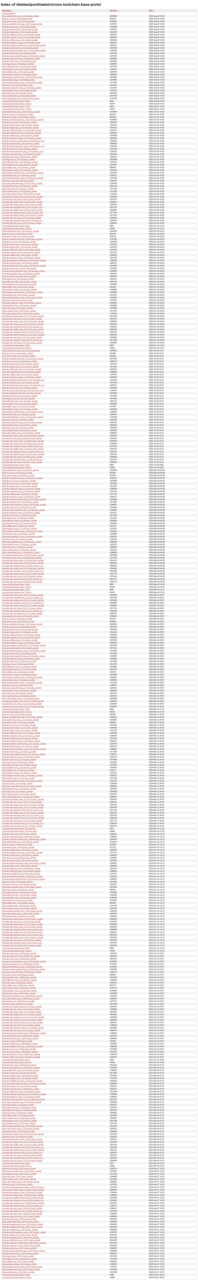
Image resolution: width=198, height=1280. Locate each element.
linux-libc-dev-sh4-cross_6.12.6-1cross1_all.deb (21, 940)
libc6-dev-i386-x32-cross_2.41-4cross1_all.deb (21, 733)
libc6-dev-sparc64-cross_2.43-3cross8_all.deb (21, 59)
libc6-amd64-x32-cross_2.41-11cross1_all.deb (21, 351)
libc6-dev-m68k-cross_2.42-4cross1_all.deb (20, 255)
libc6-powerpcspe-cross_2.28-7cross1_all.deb (21, 1269)
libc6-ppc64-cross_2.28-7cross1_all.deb (18, 1272)
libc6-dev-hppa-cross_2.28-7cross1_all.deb (19, 1235)
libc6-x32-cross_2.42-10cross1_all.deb (18, 189)
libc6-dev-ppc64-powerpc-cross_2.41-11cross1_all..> (23, 385)
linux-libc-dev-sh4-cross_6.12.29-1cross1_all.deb (22, 576)
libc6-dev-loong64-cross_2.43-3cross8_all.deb (21, 37)
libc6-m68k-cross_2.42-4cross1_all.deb (18, 287)
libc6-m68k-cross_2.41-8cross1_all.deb (18, 526)
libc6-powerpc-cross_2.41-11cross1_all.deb (20, 409)
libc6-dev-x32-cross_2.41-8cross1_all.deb (19, 515)
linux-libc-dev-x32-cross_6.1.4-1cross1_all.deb (21, 1030)
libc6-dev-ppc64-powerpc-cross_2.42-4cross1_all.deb (24, 266)
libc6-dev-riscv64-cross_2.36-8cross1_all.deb (20, 964)
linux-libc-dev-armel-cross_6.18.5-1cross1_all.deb (22, 202)
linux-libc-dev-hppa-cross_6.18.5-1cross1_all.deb (22, 205)
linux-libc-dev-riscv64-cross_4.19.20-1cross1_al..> (22, 1206)
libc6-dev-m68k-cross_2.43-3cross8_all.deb (20, 40)
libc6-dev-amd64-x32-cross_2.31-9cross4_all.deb (22, 1081)
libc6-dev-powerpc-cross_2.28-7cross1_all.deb (21, 1246)
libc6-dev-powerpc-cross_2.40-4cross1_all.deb (21, 868)
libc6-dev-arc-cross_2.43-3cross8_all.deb (19, 27)
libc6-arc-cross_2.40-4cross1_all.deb (17, 845)
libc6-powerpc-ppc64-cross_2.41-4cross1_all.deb (22, 775)
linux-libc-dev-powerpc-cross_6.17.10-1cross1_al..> (23, 332)
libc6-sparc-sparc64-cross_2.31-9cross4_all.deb (21, 1102)
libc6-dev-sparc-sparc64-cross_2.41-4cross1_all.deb (23, 754)
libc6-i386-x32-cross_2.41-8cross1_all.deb (19, 521)
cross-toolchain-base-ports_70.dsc (16, 948)
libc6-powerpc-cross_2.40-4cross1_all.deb (19, 908)
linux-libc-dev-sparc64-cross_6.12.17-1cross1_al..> (23, 823)
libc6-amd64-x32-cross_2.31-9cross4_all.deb (20, 1070)
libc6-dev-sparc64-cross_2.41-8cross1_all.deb (21, 513)
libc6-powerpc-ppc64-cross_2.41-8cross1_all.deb (22, 531)
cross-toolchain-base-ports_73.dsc (16, 584)
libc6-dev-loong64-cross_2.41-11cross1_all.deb (21, 372)
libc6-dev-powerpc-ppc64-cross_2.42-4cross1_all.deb (24, 260)
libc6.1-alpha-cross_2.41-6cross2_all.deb (19, 696)
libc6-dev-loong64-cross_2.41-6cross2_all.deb (21, 637)
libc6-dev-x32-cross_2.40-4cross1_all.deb (19, 884)
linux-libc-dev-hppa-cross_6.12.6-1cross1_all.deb (22, 927)
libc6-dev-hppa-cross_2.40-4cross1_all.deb (19, 866)
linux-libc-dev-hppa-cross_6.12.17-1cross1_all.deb (22, 807)
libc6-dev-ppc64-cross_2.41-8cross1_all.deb (20, 502)
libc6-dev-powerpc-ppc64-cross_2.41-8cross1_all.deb (24, 499)
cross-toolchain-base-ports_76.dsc (16, 226)
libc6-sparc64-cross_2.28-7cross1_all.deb (19, 1174)
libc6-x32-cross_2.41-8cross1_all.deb (17, 547)
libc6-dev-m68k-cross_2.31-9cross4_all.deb (20, 1078)
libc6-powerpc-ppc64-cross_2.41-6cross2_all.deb (22, 677)
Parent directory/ (8, 13)
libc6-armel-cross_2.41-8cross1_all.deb (18, 475)
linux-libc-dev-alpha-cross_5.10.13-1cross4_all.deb (23, 1134)
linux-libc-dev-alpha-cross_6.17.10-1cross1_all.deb (23, 316)
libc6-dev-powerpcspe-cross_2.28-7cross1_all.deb (22, 1224)
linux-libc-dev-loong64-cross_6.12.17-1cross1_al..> (23, 810)
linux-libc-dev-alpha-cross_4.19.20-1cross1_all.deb (23, 1190)
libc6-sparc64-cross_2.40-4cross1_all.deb (19, 892)
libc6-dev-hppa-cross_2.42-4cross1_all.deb (19, 247)
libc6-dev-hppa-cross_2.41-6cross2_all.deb (19, 632)
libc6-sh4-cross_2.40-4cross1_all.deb (17, 882)
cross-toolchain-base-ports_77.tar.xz (17, 109)
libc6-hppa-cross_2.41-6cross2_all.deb (18, 664)
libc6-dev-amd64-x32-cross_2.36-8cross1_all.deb (22, 1046)
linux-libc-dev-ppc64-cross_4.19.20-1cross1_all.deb (23, 1203)
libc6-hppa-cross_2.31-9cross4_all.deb (18, 1105)
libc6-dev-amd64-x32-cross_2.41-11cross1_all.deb (22, 359)
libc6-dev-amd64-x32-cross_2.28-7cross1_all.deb (22, 1227)
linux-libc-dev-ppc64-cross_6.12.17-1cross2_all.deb (23, 606)
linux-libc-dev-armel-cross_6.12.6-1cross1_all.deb (22, 924)
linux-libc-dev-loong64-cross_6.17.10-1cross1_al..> (23, 327)
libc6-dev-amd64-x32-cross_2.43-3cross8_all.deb (22, 24)
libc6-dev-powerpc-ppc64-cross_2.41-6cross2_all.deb (24, 645)
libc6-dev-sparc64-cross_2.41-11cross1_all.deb (21, 393)
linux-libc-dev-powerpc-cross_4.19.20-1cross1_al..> (23, 1200)
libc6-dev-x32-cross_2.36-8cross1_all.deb (19, 959)
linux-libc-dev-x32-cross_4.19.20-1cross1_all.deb (22, 1214)
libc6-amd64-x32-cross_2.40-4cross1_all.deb (20, 842)
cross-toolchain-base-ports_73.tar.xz (17, 587)
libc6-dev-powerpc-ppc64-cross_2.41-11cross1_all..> (23, 380)
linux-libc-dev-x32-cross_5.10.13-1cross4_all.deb (22, 1161)
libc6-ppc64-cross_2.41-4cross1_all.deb (18, 778)
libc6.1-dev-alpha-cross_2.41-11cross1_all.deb (21, 433)
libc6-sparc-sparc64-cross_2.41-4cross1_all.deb (21, 786)
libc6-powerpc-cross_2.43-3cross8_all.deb (19, 74)
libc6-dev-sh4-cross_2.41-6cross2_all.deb (19, 653)
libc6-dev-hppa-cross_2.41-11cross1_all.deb (20, 367)
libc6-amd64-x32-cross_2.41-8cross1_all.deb (20, 470)
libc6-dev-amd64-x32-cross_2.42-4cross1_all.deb (22, 239)
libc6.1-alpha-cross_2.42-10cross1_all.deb (19, 191)
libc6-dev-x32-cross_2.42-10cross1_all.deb (19, 157)
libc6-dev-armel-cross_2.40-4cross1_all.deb (20, 860)
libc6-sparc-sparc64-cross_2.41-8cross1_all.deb (21, 542)
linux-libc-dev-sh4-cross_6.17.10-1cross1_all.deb (22, 337)
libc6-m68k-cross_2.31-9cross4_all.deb (18, 1115)
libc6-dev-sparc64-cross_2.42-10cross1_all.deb (21, 154)
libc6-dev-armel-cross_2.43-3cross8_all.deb (20, 29)
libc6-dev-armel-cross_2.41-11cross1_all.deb (20, 364)
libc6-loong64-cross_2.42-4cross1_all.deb (19, 284)
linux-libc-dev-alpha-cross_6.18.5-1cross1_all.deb (22, 197)
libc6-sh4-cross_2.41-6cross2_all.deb (17, 685)
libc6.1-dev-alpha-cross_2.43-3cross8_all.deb (20, 98)
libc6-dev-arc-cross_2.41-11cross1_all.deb (19, 361)
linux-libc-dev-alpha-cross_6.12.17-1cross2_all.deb (23, 701)
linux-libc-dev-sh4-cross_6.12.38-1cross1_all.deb (22, 457)
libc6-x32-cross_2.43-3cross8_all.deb (17, 93)
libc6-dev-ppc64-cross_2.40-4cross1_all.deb (20, 855)
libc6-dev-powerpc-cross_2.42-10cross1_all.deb (21, 138)
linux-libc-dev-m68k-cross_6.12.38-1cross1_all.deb (23, 449)
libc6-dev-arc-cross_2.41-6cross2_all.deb (19, 627)
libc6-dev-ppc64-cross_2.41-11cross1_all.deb (20, 383)
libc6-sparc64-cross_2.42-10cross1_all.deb (19, 186)
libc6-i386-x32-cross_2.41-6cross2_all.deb (19, 667)
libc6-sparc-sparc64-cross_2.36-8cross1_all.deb (21, 972)
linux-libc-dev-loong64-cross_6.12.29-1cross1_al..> (23, 566)
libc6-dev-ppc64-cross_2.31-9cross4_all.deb (20, 1076)
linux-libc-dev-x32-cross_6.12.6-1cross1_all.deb (21, 945)
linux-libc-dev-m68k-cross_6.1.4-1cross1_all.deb (22, 1014)
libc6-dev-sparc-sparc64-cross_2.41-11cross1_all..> (23, 390)
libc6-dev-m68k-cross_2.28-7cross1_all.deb (20, 1230)
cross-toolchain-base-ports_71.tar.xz (17, 712)
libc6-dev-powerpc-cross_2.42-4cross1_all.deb (21, 258)
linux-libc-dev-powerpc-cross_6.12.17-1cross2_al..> (23, 603)
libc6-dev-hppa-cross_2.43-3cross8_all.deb (19, 32)
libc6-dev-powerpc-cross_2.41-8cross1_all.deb (21, 497)
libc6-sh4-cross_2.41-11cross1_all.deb (18, 420)
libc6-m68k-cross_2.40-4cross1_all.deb (18, 903)
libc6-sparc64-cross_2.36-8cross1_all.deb (19, 977)
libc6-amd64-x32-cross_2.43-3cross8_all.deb (20, 16)
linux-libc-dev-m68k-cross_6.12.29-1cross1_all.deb (23, 568)
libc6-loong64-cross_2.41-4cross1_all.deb (19, 768)
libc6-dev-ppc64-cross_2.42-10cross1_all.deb (20, 144)
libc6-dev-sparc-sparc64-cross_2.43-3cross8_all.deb (23, 56)
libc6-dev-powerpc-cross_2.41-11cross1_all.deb (21, 377)
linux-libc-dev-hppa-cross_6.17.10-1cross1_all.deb (22, 324)
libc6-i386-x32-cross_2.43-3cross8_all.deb (19, 66)
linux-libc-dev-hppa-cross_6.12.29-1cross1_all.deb (22, 563)
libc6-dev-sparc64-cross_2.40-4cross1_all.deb (21, 837)
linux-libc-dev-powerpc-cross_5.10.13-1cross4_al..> (23, 1147)
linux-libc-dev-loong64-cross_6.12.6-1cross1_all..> (22, 929)
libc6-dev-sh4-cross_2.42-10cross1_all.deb (19, 149)
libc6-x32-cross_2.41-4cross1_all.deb (17, 791)
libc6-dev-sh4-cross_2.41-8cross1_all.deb (19, 507)
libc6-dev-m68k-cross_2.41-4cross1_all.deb (20, 738)
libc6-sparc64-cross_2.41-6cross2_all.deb (19, 690)
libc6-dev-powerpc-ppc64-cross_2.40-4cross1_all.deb (24, 839)
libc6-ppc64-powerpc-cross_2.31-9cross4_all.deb (22, 1139)
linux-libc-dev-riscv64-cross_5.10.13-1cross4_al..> (22, 1153)
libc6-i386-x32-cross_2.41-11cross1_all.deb (20, 401)
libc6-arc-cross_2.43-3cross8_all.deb (17, 19)
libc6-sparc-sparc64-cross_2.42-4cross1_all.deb (21, 303)
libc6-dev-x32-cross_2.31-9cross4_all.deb (19, 1073)
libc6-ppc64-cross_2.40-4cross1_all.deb (18, 916)
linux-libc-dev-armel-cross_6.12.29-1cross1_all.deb (23, 560)
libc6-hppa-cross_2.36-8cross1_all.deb (18, 975)
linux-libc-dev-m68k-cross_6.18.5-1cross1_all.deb (22, 210)
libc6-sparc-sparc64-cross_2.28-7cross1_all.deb (21, 1171)
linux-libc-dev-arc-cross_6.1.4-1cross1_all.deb (21, 1009)
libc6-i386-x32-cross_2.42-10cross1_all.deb (20, 162)
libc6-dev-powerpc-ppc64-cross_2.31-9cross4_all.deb (24, 1094)
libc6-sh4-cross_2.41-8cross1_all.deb (17, 539)
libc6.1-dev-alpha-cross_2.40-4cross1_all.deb (20, 914)
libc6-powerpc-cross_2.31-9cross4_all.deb (19, 1121)
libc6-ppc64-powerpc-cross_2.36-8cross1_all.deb (22, 967)
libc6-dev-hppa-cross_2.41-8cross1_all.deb (19, 486)
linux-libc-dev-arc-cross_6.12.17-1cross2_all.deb (22, 704)
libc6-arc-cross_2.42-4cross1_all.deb (17, 234)
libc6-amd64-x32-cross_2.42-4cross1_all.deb (20, 231)
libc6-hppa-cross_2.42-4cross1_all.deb (18, 279)
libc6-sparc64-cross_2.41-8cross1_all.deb (19, 544)
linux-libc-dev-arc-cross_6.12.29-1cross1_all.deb (22, 558)
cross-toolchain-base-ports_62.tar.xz (17, 1062)
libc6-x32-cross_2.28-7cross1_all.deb (17, 1177)
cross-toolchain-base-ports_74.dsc (16, 465)
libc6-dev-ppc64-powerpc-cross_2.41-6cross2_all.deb (24, 651)
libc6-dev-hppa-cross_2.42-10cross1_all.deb (20, 128)
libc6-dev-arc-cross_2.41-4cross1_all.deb (19, 725)
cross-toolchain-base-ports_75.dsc (16, 345)
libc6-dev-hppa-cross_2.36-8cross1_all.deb (19, 1052)
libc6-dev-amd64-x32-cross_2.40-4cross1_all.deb (22, 853)
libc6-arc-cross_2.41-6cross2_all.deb (17, 619)
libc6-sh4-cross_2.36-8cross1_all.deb (17, 1004)
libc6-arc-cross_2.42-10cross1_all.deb (17, 114)
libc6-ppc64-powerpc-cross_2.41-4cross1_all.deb (22, 781)
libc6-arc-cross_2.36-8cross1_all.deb (17, 1041)
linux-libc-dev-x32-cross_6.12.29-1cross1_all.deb (22, 582)
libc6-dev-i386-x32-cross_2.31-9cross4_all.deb (21, 1092)
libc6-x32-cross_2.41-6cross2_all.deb (17, 693)
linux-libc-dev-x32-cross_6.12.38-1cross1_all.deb (22, 462)
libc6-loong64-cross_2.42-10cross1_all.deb (19, 165)
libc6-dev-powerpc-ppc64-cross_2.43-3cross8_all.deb (24, 45)
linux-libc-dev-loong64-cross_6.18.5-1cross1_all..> (22, 207)
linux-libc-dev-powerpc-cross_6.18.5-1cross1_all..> (23, 213)
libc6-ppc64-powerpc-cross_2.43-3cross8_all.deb (22, 82)
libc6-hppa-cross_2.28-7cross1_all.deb (18, 1256)
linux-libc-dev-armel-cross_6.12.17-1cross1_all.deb (23, 805)
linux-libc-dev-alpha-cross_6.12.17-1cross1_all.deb (23, 799)
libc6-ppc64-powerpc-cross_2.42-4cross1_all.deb (22, 298)
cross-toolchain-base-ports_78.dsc (16, 101)
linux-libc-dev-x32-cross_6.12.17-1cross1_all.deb (22, 826)
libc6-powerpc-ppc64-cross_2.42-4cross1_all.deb (22, 292)
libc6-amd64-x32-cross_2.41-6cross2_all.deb (20, 616)
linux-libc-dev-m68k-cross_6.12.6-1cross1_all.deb (22, 932)
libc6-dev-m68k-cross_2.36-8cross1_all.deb (20, 1044)
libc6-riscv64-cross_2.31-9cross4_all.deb (19, 1123)
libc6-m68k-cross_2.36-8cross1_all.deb (18, 985)
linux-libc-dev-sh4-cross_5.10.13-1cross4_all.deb (22, 1155)
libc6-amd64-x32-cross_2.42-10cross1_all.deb (21, 112)
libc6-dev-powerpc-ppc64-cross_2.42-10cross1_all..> (23, 141)
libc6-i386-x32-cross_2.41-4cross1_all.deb (19, 765)
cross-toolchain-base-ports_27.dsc (16, 1275)
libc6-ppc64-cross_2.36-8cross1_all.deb (18, 1001)
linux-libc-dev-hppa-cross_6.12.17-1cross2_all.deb (22, 595)
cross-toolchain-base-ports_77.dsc (16, 106)
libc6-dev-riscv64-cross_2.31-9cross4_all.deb (20, 1089)
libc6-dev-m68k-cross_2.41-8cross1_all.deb (20, 494)
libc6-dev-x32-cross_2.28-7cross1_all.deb (19, 1219)
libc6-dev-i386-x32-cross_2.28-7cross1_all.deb (21, 1240)
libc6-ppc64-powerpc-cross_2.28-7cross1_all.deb (22, 1192)
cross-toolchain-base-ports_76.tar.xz (17, 228)
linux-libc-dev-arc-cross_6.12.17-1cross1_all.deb (22, 802)
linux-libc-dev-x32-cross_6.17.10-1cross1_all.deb (22, 343)
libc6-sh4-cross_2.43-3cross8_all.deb (17, 85)
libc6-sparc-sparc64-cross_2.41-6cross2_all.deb (21, 688)
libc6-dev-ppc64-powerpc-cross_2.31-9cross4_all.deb (24, 1084)
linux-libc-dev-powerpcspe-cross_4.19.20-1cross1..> (23, 1187)
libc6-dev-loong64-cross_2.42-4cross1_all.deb (21, 252)
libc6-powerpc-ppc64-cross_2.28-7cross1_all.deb (22, 1267)
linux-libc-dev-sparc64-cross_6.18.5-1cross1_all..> (22, 220)
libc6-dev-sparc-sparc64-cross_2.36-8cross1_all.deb (23, 969)
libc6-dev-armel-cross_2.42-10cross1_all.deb (20, 125)
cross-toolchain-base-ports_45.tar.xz (17, 1166)
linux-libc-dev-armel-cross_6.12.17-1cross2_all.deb (23, 707)
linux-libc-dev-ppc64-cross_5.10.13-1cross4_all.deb (23, 1150)
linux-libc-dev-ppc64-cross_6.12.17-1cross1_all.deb (23, 818)
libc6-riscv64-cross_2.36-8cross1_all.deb (19, 993)
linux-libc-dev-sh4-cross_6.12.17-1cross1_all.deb (22, 821)
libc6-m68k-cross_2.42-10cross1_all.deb (18, 167)
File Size (113, 11)
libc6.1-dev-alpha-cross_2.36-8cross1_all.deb (20, 999)
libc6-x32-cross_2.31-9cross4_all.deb (17, 1113)
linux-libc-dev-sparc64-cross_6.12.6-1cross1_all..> (22, 943)
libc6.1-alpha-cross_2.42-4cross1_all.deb (19, 311)
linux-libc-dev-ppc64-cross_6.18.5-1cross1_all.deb (22, 215)
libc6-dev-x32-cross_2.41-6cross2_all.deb (19, 661)
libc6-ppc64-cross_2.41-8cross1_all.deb (18, 534)
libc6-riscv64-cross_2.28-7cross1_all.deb (19, 1168)
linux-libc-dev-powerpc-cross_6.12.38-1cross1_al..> (23, 452)
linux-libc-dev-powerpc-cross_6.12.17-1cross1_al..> (23, 815)
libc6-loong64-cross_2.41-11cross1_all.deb (19, 404)
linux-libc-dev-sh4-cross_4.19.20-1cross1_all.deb (22, 1208)
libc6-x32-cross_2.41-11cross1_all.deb (18, 428)
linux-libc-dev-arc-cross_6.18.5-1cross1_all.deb (21, 199)
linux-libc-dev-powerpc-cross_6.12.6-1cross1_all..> (23, 935)
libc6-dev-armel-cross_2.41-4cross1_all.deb (20, 728)
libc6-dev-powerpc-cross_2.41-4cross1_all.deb (21, 741)
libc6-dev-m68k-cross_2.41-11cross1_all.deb (20, 375)
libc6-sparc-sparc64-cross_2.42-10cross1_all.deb (22, 183)
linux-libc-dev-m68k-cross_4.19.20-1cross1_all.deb (23, 1198)
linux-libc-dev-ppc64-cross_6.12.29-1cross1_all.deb (23, 574)
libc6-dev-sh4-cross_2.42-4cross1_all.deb (19, 268)
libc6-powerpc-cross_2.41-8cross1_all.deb (19, 529)
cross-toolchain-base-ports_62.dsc (16, 1060)
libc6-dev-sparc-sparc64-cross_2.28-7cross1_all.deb (23, 1251)
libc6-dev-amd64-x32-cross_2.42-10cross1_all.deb (22, 120)
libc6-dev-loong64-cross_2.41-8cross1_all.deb (21, 491)
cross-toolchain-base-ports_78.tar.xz (17, 104)
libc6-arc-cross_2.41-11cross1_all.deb (17, 353)
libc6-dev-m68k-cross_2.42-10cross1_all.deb (20, 136)
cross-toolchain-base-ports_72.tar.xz (17, 592)
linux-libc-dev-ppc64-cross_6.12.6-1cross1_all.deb (22, 937)
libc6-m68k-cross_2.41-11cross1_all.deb (18, 406)
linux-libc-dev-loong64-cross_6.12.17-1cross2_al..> (23, 598)
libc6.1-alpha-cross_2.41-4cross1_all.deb (19, 794)
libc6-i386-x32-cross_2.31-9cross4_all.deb (19, 1110)
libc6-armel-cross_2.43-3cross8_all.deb (18, 21)
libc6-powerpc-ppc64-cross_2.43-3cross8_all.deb (22, 77)
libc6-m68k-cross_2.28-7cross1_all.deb (18, 1261)
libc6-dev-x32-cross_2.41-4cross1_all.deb (19, 760)
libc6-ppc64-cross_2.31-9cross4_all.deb (18, 1131)
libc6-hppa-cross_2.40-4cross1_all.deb (18, 890)
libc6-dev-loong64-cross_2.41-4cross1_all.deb (21, 736)
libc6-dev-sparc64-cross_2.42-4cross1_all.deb (21, 274)
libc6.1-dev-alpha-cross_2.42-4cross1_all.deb (20, 313)
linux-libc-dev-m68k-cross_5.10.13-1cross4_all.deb (23, 1145)
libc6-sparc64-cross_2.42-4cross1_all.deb (19, 305)
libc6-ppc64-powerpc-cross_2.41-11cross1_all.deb (22, 417)
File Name (6, 11)
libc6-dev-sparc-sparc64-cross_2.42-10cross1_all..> (23, 151)
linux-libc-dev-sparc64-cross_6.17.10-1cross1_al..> (23, 340)
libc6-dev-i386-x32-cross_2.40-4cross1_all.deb (21, 871)
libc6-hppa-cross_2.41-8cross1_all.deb (18, 518)
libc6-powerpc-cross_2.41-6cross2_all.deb (19, 675)
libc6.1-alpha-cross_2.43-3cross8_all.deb (19, 96)
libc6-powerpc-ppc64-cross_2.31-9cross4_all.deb (22, 1126)
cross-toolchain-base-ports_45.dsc (16, 1163)
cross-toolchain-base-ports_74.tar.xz (17, 468)
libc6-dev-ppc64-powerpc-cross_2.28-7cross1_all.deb (24, 1232)
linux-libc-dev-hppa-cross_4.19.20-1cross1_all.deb (22, 1195)
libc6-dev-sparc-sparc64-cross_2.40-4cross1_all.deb (23, 879)
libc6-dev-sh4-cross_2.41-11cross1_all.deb (19, 388)
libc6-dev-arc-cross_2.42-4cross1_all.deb (19, 242)
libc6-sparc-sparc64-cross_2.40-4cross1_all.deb (21, 887)
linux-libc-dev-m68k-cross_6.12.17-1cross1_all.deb (23, 813)
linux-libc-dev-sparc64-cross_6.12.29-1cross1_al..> (23, 579)
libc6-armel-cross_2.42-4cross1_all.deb (18, 236)
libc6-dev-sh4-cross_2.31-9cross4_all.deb (19, 1065)
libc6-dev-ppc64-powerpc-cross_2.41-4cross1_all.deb (24, 749)
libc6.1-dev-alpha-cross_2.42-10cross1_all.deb (21, 194)
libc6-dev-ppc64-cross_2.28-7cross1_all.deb (20, 1253)
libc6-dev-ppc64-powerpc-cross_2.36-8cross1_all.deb (24, 961)
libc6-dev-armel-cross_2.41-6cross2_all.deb (20, 629)
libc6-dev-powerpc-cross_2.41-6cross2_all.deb (21, 643)
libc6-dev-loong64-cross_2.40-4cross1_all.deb (21, 874)
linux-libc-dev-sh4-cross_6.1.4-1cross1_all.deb (21, 1025)
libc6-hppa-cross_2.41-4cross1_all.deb (18, 762)
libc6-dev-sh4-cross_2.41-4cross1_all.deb (19, 752)
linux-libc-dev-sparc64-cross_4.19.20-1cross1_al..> (23, 1211)
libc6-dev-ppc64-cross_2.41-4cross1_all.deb (20, 746)
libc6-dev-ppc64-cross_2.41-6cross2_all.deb (20, 648)
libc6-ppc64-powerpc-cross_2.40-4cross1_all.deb (22, 876)
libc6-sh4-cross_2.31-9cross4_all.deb (17, 1137)
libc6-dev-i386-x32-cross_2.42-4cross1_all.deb (21, 250)
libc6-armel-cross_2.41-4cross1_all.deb (18, 722)
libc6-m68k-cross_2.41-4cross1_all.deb (18, 770)
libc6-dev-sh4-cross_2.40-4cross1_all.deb (19, 834)
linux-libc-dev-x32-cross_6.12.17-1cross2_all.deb (22, 614)
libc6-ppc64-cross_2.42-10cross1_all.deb (19, 175)
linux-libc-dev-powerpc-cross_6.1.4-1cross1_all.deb (23, 1017)
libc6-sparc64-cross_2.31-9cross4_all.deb (19, 1107)
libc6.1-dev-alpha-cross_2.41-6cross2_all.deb (20, 698)
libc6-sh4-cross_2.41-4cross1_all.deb (17, 783)
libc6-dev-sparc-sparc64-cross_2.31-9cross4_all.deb (23, 1099)
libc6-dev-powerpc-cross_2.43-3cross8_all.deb (21, 43)
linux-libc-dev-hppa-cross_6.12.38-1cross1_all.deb (22, 444)
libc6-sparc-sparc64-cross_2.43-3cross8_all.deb (21, 88)
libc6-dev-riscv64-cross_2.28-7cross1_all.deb (20, 1238)
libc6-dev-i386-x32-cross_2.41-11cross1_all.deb (21, 369)
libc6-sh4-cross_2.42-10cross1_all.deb (18, 181)
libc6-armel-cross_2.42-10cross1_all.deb (18, 117)
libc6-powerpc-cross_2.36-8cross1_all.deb (19, 991)
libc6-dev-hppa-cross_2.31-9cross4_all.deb (19, 1086)
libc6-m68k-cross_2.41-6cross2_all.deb (18, 672)
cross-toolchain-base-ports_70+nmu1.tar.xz (19, 831)
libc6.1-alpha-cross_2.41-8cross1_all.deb (19, 550)
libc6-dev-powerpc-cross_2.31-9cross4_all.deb (21, 1097)
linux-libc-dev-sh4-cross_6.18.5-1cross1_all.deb (21, 218)
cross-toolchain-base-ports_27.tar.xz (17, 1277)
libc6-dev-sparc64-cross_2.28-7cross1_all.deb (21, 1216)
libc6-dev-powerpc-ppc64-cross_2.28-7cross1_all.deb (24, 1243)
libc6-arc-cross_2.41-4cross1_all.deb (17, 714)
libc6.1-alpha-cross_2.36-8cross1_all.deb (19, 988)
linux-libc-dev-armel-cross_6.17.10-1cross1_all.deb (23, 321)
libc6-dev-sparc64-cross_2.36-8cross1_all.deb (21, 956)
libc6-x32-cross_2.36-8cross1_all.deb (17, 983)
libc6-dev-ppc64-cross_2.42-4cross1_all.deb (20, 263)
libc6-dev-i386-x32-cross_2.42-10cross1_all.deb (21, 130)
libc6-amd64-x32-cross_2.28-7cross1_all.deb (20, 1222)
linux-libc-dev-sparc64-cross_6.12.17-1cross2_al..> (23, 611)
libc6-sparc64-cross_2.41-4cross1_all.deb (19, 789)
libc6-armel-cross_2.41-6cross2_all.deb (18, 622)
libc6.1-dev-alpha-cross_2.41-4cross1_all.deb (20, 797)
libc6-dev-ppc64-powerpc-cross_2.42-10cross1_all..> (23, 146)
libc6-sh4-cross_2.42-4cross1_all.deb (17, 300)
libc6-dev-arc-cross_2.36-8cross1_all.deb (19, 1049)
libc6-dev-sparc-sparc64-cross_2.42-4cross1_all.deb (23, 271)
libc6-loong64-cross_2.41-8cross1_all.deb (19, 523)
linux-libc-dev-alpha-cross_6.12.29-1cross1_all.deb (23, 555)
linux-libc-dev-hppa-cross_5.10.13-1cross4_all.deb (22, 1142)
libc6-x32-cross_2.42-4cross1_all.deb (17, 308)
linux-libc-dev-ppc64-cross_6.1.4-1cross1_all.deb (22, 1020)
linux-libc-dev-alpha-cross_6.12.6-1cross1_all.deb (22, 919)
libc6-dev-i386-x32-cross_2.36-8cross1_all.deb (21, 1057)
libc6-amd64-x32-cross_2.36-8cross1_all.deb (20, 1036)
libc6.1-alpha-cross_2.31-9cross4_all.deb (19, 1118)
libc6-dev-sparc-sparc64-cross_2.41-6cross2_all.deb (23, 656)
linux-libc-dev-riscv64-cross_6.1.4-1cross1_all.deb (22, 1022)
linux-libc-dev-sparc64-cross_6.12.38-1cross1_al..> (23, 459)
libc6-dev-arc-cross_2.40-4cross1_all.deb (19, 858)
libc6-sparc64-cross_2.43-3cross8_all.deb (19, 90)
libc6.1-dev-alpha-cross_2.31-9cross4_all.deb (20, 1129)
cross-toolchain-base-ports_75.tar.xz (17, 348)
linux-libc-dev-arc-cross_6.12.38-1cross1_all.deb (22, 438)
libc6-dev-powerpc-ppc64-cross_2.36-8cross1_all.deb (24, 1033)
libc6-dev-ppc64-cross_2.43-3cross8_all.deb (20, 48)
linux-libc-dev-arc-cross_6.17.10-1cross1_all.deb (22, 319)
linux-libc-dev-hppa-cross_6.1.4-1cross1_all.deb (21, 1012)
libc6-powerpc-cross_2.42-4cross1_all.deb (19, 290)
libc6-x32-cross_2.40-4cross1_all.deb (17, 900)
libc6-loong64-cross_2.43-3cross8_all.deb (19, 69)
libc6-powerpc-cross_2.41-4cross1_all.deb (19, 773)
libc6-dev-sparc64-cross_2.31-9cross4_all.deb (21, 1068)
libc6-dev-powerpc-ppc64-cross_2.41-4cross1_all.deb (24, 744)
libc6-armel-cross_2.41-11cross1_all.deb (18, 356)
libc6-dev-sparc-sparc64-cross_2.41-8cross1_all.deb (23, 510)
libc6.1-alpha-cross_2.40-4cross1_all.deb (19, 906)
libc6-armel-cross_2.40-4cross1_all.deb (18, 847)
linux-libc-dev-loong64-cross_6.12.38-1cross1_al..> (23, 446)
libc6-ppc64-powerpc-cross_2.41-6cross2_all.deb (22, 683)
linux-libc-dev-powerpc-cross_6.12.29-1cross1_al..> (23, 571)
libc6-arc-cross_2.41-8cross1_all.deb (17, 473)
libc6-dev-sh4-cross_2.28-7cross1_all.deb (19, 1248)
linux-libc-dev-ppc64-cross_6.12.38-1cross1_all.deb (23, 454)
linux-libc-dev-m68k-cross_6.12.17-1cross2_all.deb (23, 600)
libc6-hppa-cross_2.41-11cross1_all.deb (18, 398)
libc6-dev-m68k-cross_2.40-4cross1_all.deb (20, 850)
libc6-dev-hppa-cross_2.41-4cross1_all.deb (19, 730)
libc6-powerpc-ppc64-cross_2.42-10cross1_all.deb (22, 173)
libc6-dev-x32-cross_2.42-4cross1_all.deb (19, 276)
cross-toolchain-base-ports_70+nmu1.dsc (19, 829)
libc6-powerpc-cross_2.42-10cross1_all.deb (20, 170)
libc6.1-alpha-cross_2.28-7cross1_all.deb (19, 1179)
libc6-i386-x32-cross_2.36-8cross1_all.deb (19, 980)
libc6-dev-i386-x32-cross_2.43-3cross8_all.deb (21, 35)
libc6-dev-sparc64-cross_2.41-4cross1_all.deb (21, 757)
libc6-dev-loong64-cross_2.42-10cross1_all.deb (21, 133)
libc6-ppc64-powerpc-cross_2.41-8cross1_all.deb (22, 537)
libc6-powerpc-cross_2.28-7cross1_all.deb (19, 1264)
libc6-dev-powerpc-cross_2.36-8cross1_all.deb (21, 1054)
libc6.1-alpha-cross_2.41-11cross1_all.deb (19, 430)
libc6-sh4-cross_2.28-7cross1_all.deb (17, 1184)
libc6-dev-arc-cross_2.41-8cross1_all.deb (19, 481)
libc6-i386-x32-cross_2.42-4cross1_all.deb (19, 282)
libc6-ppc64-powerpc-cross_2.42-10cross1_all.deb (22, 178)
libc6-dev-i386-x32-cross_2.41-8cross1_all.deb (21, 489)
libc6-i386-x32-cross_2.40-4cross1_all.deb (19, 895)
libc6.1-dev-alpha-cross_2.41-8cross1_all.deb (20, 552)
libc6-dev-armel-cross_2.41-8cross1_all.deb (20, 483)
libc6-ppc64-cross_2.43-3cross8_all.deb (18, 80)
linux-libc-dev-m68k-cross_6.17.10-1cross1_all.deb (23, 329)
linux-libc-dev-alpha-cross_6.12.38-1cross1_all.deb (23, 436)
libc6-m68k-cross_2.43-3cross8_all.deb (18, 72)
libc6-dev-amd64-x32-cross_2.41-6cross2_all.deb (22, 624)
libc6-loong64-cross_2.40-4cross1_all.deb (19, 898)
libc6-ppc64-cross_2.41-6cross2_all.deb (18, 680)
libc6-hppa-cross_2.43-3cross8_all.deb (18, 64)
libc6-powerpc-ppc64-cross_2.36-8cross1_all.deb (22, 996)
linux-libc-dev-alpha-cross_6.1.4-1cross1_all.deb (22, 1007)
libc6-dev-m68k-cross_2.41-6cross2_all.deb (20, 640)
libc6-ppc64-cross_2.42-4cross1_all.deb (18, 295)
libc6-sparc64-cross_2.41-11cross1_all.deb (19, 425)
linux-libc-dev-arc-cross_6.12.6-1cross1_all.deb (21, 922)
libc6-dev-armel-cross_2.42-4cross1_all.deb (20, 244)
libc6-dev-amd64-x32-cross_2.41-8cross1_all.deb (22, 478)
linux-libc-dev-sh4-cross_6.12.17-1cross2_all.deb (22, 608)
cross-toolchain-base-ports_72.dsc (16, 590)
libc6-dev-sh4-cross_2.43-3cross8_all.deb (19, 53)
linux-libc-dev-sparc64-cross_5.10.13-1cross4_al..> (23, 1158)
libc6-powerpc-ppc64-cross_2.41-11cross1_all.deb (22, 412)
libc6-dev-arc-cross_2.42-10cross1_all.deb (19, 122)
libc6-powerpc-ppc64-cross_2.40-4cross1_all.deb (22, 911)
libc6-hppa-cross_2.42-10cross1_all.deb (18, 159)
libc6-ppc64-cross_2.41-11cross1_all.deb (19, 414)
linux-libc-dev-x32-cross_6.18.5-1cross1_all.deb (21, 223)
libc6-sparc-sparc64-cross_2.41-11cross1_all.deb (22, 422)
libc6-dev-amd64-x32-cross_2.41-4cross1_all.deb (22, 717)
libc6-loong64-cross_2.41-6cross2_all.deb (19, 669)
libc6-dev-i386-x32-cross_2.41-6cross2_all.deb (21, 635)
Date (151, 11)
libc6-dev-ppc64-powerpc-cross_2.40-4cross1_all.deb (24, 863)
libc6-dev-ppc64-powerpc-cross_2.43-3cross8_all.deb (24, 51)
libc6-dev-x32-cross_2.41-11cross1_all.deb (19, 396)
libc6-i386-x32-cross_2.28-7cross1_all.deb (19, 1259)
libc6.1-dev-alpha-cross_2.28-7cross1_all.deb (20, 1182)
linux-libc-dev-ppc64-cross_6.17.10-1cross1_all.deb (23, 335)
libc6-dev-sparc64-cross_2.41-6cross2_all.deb (21, 659)
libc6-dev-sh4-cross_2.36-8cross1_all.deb (19, 953)
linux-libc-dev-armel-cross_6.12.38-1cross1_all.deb (23, 441)
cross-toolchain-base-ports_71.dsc (16, 709)
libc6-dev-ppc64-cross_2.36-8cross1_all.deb (20, 1038)
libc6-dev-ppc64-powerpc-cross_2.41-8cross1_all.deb (24, 505)
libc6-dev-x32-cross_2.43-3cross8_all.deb (19, 61)
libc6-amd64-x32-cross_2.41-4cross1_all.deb (20, 720)
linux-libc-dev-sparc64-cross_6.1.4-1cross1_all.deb (23, 1028)
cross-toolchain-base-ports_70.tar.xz (17, 951)
